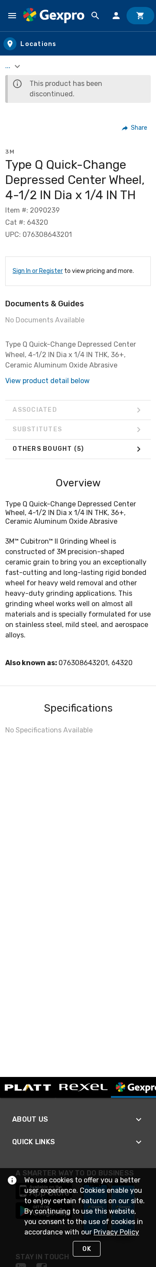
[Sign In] (116, 15)
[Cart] (140, 15)
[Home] (54, 15)
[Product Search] (95, 15)
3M (10, 151)
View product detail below (47, 381)
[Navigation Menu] (12, 15)
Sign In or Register (38, 271)
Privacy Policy (116, 1232)
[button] (135, 128)
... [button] (8, 66)
